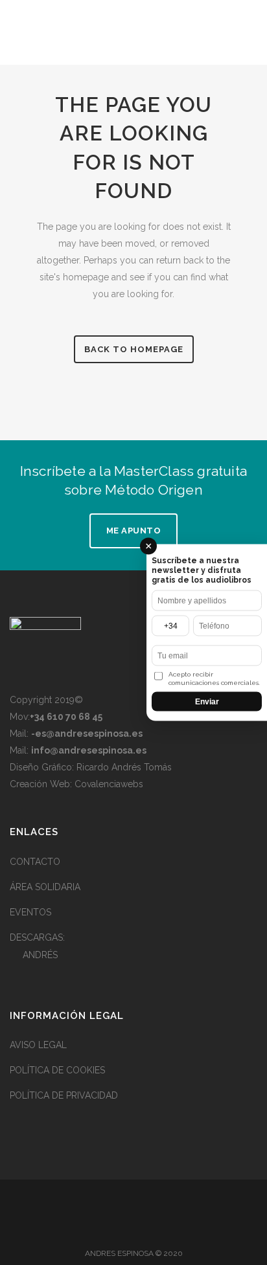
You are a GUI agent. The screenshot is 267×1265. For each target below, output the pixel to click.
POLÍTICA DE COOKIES (57, 1070)
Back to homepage (133, 349)
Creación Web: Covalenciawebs (76, 784)
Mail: (76, 733)
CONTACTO (35, 861)
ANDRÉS (40, 955)
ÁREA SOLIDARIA (45, 887)
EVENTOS (30, 912)
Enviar (207, 701)
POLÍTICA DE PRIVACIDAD (64, 1095)
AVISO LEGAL (38, 1045)
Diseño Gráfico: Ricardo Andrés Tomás (91, 767)
